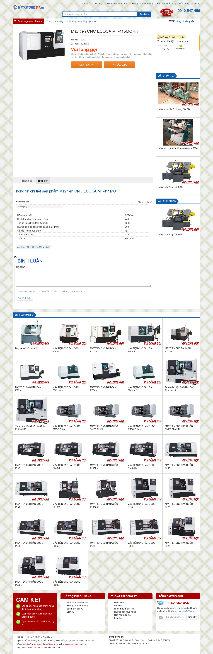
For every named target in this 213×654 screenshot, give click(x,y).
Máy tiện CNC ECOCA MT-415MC (33, 246)
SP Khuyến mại (169, 201)
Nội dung (20, 267)
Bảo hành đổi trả (165, 3)
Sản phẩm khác (26, 315)
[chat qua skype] (180, 46)
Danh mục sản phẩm (29, 21)
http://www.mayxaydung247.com (40, 643)
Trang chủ (85, 3)
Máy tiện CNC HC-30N (26, 348)
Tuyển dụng (183, 3)
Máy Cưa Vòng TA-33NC (171, 186)
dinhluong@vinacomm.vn (74, 643)
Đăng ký (192, 616)
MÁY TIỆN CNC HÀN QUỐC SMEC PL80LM (179, 427)
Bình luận (42, 180)
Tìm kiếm (144, 14)
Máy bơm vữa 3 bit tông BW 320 (175, 109)
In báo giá (119, 65)
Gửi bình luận (24, 298)
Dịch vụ (70, 611)
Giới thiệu (98, 3)
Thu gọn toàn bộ (145, 202)
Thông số (27, 180)
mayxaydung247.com (183, 611)
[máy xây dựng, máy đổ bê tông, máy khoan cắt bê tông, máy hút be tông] (28, 7)
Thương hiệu (23, 201)
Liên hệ (196, 3)
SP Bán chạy (169, 76)
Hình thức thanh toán (117, 3)
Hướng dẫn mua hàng (142, 3)
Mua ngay (86, 65)
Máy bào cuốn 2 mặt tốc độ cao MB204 (178, 148)
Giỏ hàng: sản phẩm (183, 21)
